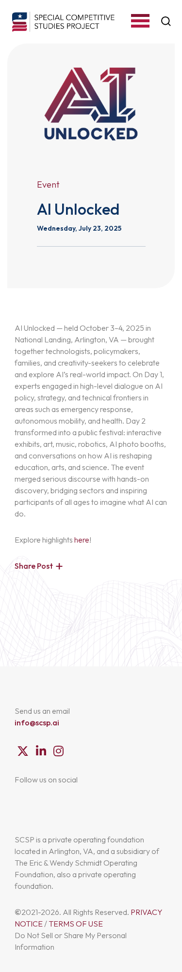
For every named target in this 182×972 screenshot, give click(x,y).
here (81, 540)
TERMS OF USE (76, 923)
